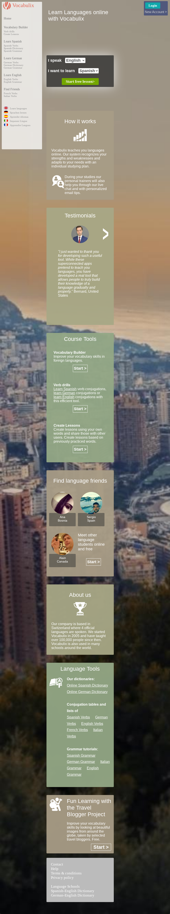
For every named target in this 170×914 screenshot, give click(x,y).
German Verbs (11, 62)
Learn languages (18, 108)
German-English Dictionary (72, 895)
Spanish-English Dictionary (72, 891)
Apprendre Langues (20, 125)
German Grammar (13, 67)
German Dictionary (13, 65)
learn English (64, 397)
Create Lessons (11, 34)
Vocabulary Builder (16, 27)
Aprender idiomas (19, 116)
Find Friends (12, 89)
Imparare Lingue (18, 121)
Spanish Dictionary (13, 48)
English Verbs (11, 79)
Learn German (13, 58)
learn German (64, 393)
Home (7, 18)
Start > (80, 368)
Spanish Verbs (11, 45)
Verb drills (9, 31)
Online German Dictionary (87, 692)
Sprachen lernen (18, 112)
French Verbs (10, 93)
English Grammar (13, 82)
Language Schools (65, 886)
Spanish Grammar (13, 51)
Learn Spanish (13, 41)
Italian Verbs (10, 96)
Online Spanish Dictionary (87, 685)
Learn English (12, 75)
